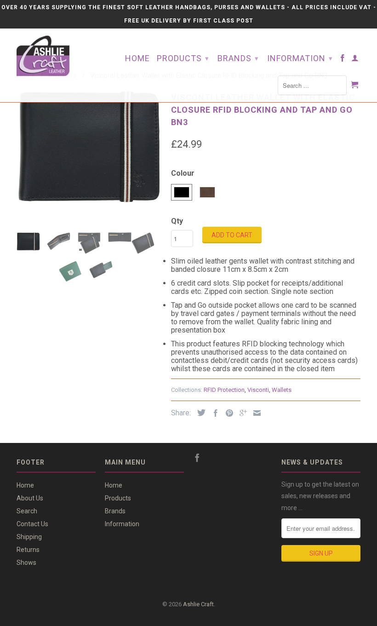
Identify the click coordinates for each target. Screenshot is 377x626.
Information (300, 58)
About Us (30, 498)
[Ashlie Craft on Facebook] (343, 59)
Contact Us (32, 524)
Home (137, 58)
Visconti (258, 389)
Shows (26, 562)
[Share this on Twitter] (199, 412)
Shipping (29, 536)
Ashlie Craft (198, 604)
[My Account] (355, 59)
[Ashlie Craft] (56, 55)
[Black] (89, 146)
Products (183, 58)
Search (27, 511)
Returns (28, 549)
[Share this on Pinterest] (227, 413)
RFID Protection (224, 389)
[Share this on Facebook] (213, 413)
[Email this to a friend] (255, 413)
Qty (177, 221)
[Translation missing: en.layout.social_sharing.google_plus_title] (241, 413)
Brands (238, 58)
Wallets (281, 389)
